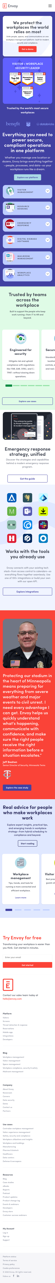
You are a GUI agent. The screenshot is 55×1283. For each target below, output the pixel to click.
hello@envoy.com (12, 999)
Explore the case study (17, 787)
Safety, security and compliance (16, 1136)
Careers (6, 1096)
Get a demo (27, 49)
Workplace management (13, 1057)
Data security (8, 1100)
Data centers (8, 1158)
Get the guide (27, 478)
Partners (6, 1111)
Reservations (8, 1029)
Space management (11, 1064)
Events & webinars (11, 1204)
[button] (49, 6)
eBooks (6, 1186)
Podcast (6, 1193)
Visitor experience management (16, 1132)
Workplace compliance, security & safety (20, 1068)
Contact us (7, 1107)
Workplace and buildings (13, 1143)
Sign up (6, 1236)
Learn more (20, 898)
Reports (6, 1190)
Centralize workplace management (18, 1129)
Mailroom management (13, 1072)
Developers (7, 1039)
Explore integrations (28, 591)
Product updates (10, 1197)
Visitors (6, 1018)
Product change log (11, 1201)
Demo (5, 1104)
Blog (5, 1179)
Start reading (27, 843)
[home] (10, 5)
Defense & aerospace (12, 1161)
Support (6, 1240)
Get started (27, 965)
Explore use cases (27, 401)
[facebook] (14, 1276)
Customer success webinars (15, 1215)
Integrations (8, 1036)
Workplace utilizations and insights (17, 1139)
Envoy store (8, 1212)
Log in (5, 1233)
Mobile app (8, 1032)
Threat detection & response (15, 1025)
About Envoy (8, 1089)
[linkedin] (18, 1276)
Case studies (8, 1182)
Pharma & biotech (11, 1150)
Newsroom (7, 1093)
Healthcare (8, 1154)
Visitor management (11, 1061)
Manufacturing (9, 1147)
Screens (6, 1021)
